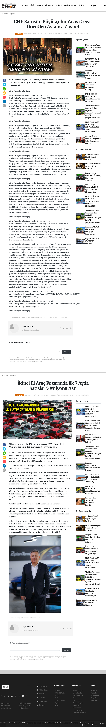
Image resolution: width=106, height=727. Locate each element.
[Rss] (20, 696)
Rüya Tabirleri (96, 698)
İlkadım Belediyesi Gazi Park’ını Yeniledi (93, 166)
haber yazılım (5, 724)
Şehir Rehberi (78, 710)
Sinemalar (76, 705)
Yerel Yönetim (69, 5)
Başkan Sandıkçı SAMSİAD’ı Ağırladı (92, 241)
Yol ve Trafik (77, 693)
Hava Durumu (78, 690)
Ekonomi (49, 5)
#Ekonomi (25, 618)
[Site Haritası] (23, 696)
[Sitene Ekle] (27, 696)
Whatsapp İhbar (24, 706)
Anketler (94, 693)
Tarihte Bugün (78, 703)
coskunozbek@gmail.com (31, 330)
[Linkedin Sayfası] (16, 696)
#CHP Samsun (14, 317)
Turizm (58, 5)
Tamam (94, 725)
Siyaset (25, 5)
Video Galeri (43, 690)
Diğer (93, 5)
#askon (64, 317)
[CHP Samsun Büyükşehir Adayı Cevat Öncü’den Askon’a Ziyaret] (37, 56)
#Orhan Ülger (35, 618)
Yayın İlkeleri (5, 706)
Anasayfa (5, 14)
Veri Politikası (6, 708)
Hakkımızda (5, 703)
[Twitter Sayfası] (5, 696)
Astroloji (94, 700)
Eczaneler (76, 698)
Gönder (66, 352)
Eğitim (81, 5)
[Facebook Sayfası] (2, 696)
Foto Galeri (43, 686)
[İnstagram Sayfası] (9, 696)
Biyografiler (95, 695)
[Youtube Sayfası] (12, 696)
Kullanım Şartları (25, 703)
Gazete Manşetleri (79, 713)
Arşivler (42, 698)
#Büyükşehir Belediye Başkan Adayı (33, 317)
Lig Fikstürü (77, 700)
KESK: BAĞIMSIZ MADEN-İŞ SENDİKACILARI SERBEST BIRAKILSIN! (92, 127)
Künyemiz (43, 701)
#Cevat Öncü (52, 317)
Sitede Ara (94, 690)
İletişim (41, 705)
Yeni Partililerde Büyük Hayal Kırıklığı (92, 157)
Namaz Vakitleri (78, 695)
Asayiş (57, 705)
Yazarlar (42, 694)
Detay (85, 725)
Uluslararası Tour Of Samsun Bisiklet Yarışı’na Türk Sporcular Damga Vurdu (93, 50)
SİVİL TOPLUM (36, 5)
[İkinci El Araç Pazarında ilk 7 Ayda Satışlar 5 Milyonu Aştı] (37, 419)
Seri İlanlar (77, 708)
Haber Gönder (24, 708)
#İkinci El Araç (14, 618)
